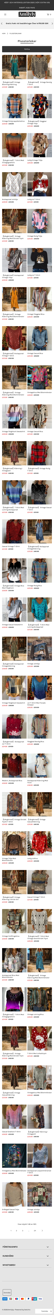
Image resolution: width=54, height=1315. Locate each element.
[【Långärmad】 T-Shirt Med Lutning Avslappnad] (14, 492)
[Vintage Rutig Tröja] (39, 221)
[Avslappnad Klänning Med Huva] (39, 766)
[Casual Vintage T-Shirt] (14, 531)
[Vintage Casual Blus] (39, 338)
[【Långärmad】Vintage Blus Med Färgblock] (14, 570)
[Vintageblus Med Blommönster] (39, 377)
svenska (7, 1293)
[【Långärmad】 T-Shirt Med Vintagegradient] (14, 145)
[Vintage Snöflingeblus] (14, 921)
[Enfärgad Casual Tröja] (14, 1194)
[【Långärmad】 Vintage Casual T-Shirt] (39, 492)
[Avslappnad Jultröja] (14, 184)
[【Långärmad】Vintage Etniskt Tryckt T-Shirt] (14, 804)
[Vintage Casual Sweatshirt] (14, 609)
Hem (3, 33)
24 (35, 1231)
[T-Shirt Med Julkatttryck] (39, 1038)
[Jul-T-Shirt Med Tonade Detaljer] (39, 688)
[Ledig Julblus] (39, 843)
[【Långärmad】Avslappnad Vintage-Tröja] (14, 260)
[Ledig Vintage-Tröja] (39, 145)
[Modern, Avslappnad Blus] (14, 766)
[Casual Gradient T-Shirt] (14, 1117)
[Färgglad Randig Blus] (39, 726)
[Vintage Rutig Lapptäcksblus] (14, 106)
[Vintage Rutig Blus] (39, 570)
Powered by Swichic (22, 1310)
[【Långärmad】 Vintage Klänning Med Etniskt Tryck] (14, 221)
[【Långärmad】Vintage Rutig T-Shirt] (39, 453)
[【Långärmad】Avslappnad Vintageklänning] (39, 531)
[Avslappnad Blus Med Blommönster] (14, 960)
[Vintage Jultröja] (39, 649)
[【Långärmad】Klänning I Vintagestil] (14, 453)
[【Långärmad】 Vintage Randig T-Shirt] (39, 67)
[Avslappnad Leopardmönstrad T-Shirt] (39, 1156)
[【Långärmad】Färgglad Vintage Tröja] (39, 106)
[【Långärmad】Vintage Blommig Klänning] (14, 67)
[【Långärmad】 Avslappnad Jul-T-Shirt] (14, 726)
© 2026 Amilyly (8, 1310)
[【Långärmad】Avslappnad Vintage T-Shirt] (14, 338)
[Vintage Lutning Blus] (39, 999)
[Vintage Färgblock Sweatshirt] (14, 416)
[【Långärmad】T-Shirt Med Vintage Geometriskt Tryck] (39, 921)
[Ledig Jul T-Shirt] (39, 184)
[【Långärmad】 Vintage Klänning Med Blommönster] (14, 299)
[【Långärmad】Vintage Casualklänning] (39, 804)
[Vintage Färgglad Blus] (39, 299)
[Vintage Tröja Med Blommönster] (14, 843)
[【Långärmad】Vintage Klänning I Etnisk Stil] (14, 882)
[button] (27, 49)
